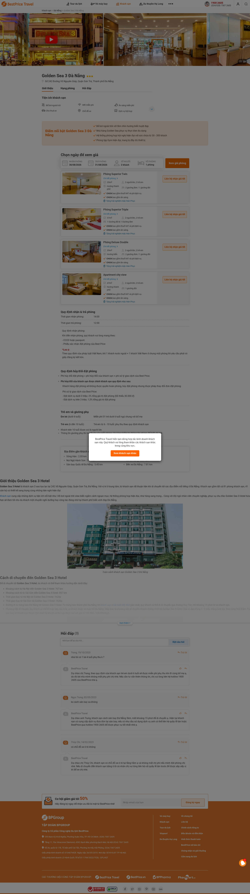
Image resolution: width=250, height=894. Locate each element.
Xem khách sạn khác (125, 453)
